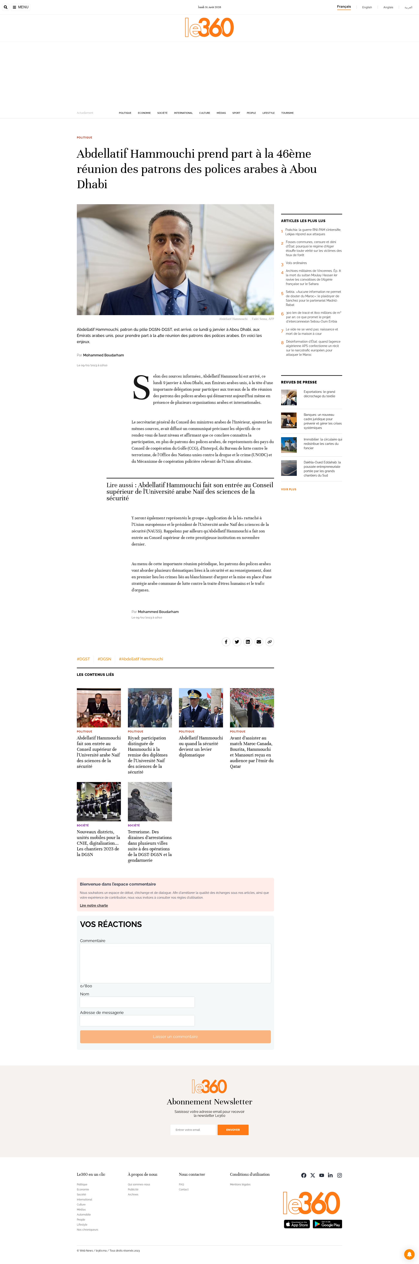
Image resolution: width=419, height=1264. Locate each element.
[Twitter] (312, 1175)
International (183, 113)
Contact (184, 1189)
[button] (409, 1254)
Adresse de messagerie (102, 1012)
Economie (144, 113)
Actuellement (85, 112)
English (367, 7)
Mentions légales (240, 1184)
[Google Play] (327, 1224)
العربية (408, 7)
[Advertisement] (209, 74)
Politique (125, 113)
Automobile (84, 1214)
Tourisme (287, 113)
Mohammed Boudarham (103, 355)
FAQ (181, 1184)
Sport (236, 113)
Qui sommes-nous (139, 1184)
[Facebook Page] (303, 1175)
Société (162, 113)
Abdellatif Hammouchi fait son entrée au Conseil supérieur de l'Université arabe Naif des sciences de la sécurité (189, 491)
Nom (84, 994)
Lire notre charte (94, 905)
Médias (221, 113)
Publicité (133, 1189)
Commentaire (92, 940)
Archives (133, 1194)
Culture (204, 113)
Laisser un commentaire (175, 1036)
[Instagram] (339, 1175)
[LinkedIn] (330, 1175)
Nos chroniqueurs (87, 1229)
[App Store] (297, 1224)
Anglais (388, 7)
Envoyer (233, 1129)
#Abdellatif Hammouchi (141, 659)
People (251, 113)
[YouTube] (321, 1175)
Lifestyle (269, 113)
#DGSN (104, 659)
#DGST (83, 659)
